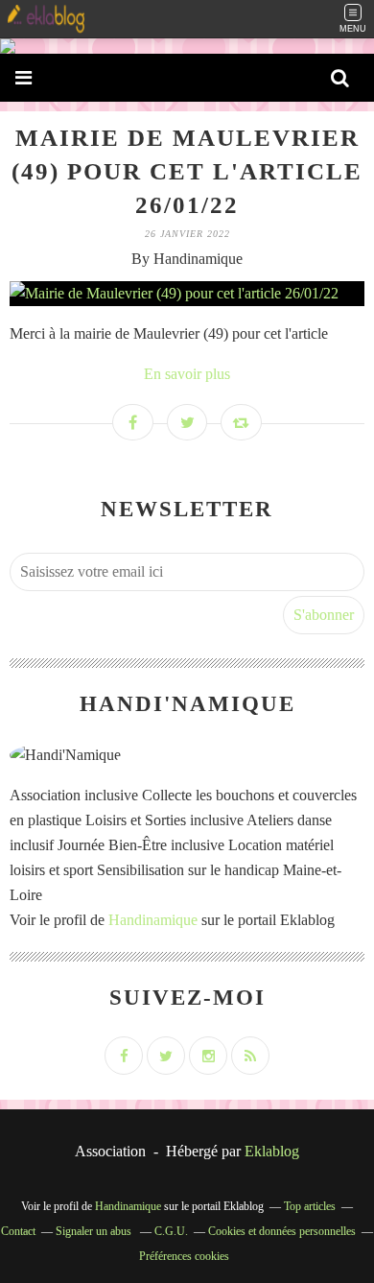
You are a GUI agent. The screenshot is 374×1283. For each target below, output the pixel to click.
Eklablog (272, 1151)
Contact (18, 1231)
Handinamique (153, 920)
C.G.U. (171, 1231)
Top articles (310, 1206)
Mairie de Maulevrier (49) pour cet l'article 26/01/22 (187, 171)
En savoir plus (187, 374)
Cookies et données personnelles (282, 1231)
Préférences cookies (184, 1256)
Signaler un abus (95, 1231)
